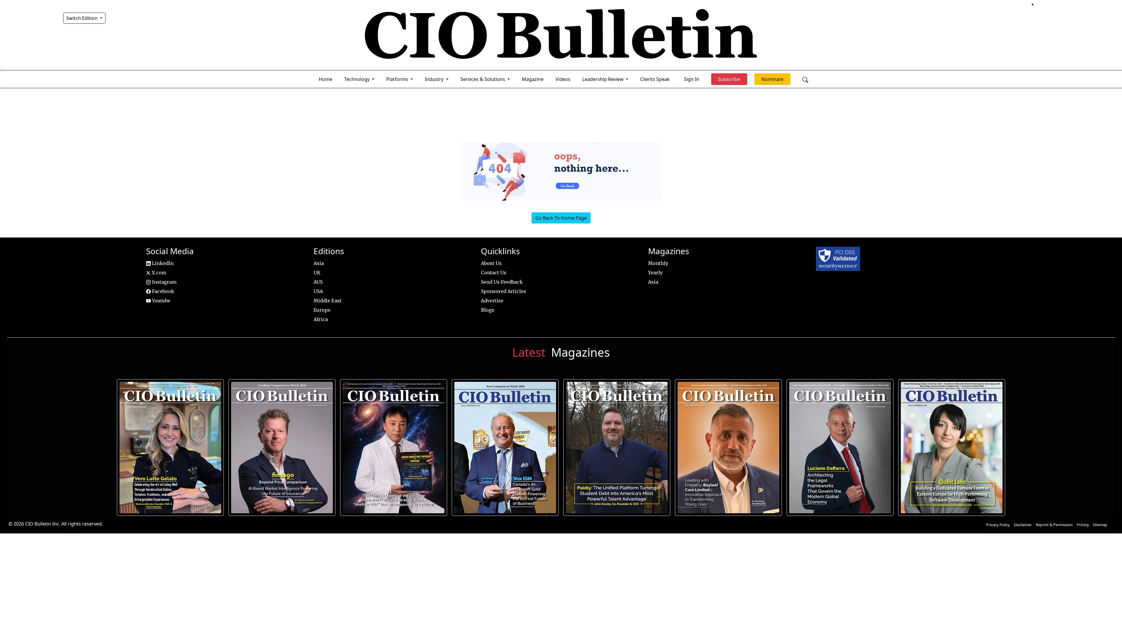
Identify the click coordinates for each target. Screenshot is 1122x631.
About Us (491, 263)
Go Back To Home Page (561, 218)
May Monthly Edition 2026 (728, 447)
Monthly (658, 263)
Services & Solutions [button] (483, 79)
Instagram (163, 282)
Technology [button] (357, 79)
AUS (318, 282)
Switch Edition (82, 18)
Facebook (162, 291)
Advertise (492, 301)
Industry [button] (435, 79)
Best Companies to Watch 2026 (505, 447)
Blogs (487, 310)
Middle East (328, 301)
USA (318, 291)
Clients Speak (655, 79)
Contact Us (493, 272)
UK (317, 272)
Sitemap (1100, 524)
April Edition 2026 (951, 447)
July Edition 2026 (393, 447)
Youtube (160, 301)
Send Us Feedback (502, 282)
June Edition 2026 (617, 447)
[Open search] (805, 79)
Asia (319, 263)
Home (325, 79)
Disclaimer (1023, 524)
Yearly (655, 272)
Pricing (1083, 524)
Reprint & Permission (1054, 524)
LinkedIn (162, 263)
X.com (158, 272)
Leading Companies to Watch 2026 (282, 447)
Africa (321, 319)
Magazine (532, 79)
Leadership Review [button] (603, 79)
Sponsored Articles (503, 291)
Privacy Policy (998, 524)
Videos (562, 79)
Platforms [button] (397, 79)
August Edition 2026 (170, 447)
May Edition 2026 (840, 447)
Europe (322, 310)
